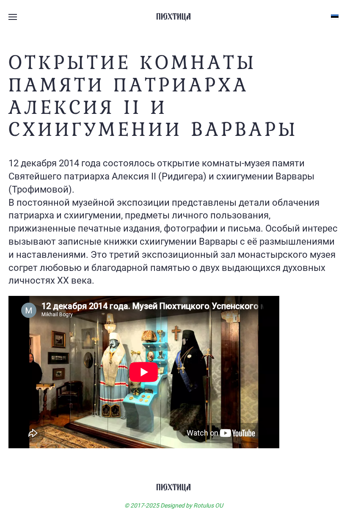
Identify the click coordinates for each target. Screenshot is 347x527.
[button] (12, 17)
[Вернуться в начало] (173, 17)
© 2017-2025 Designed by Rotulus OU (173, 505)
